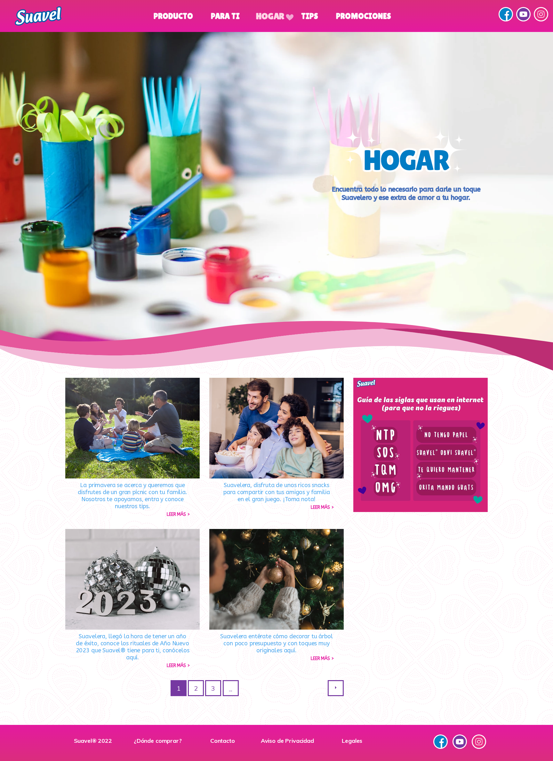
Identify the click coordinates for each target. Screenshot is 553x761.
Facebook (506, 16)
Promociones (363, 16)
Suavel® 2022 (93, 740)
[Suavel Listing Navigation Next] (336, 688)
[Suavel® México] (38, 16)
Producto (173, 16)
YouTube (523, 16)
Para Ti (225, 16)
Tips (309, 16)
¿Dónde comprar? (158, 740)
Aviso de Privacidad (287, 740)
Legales (352, 740)
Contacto (222, 740)
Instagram (541, 16)
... (231, 689)
